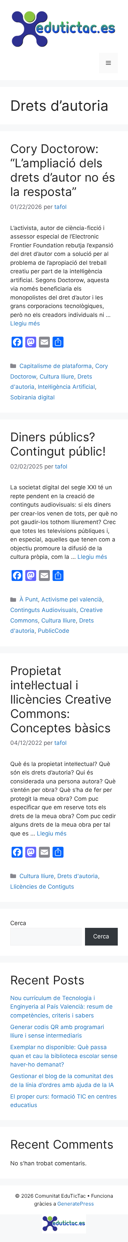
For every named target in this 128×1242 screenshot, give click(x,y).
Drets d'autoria (77, 876)
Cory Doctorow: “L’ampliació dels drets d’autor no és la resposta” (62, 170)
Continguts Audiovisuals (43, 610)
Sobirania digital (32, 397)
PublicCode (53, 630)
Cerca (18, 923)
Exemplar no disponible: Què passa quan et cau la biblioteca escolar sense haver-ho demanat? (63, 1056)
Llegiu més (25, 323)
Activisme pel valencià (71, 599)
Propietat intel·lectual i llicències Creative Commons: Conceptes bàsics (60, 699)
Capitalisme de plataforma (55, 366)
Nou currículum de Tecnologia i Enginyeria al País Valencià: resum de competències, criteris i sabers (61, 1007)
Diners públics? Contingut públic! (58, 444)
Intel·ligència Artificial (66, 386)
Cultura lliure (57, 376)
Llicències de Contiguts (42, 886)
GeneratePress (75, 1203)
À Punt (28, 599)
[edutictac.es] (64, 1223)
